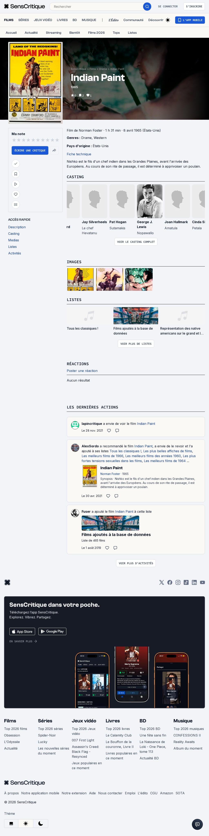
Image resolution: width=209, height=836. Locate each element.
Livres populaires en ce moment (121, 755)
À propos (11, 793)
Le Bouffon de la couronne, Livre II (120, 744)
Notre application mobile (40, 793)
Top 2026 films (15, 729)
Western (100, 138)
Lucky (42, 742)
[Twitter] (161, 583)
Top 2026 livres (118, 729)
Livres (113, 721)
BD (143, 721)
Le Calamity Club (119, 735)
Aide (92, 793)
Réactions (78, 363)
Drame (103, 69)
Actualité (11, 748)
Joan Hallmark (176, 222)
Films (93, 69)
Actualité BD (149, 758)
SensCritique (78, 69)
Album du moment (187, 748)
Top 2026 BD (150, 729)
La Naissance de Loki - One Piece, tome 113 (153, 747)
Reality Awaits (184, 742)
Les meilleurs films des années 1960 (153, 456)
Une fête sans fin (153, 735)
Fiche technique (79, 154)
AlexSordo (90, 446)
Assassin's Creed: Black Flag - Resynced (85, 752)
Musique (182, 721)
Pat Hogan (117, 222)
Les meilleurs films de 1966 (102, 456)
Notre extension (74, 793)
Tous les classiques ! (125, 451)
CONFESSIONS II (187, 735)
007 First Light (83, 740)
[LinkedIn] (194, 583)
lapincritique (92, 424)
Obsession (12, 735)
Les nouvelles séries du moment (53, 750)
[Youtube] (202, 583)
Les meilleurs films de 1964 (165, 461)
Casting (75, 176)
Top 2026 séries (50, 729)
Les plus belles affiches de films (167, 451)
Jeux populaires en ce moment (87, 765)
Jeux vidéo (84, 721)
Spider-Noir (47, 735)
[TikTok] (186, 583)
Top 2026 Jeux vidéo (84, 731)
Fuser (86, 511)
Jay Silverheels (94, 222)
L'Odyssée (12, 742)
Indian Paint (117, 69)
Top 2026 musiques (188, 729)
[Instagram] (178, 583)
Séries (45, 721)
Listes (74, 299)
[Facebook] (169, 583)
